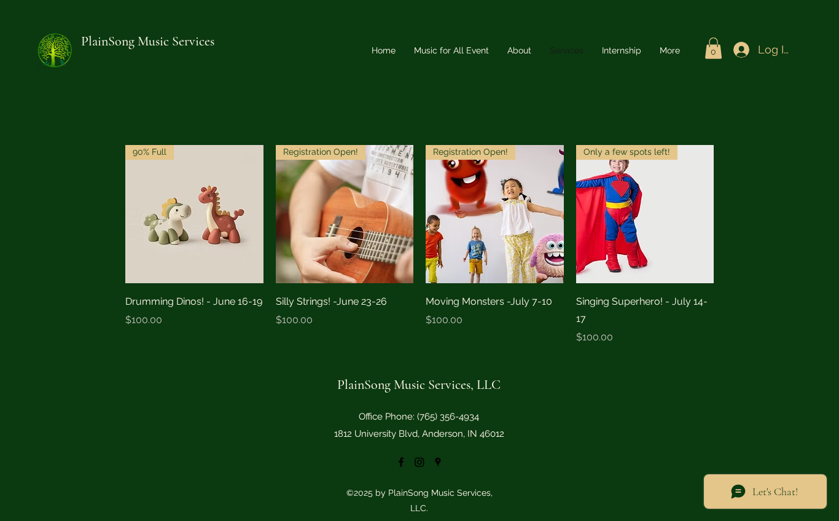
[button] (713, 48)
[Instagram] (419, 462)
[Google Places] (438, 462)
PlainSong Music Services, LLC (419, 385)
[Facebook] (401, 462)
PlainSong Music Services (147, 41)
